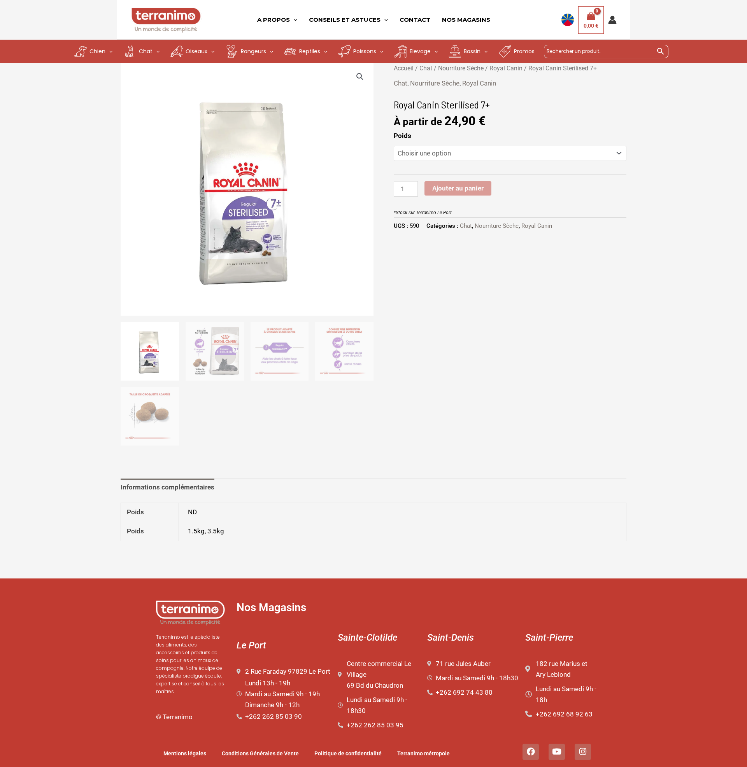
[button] (360, 77)
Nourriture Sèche (461, 68)
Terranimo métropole (423, 753)
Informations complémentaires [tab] (167, 487)
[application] (293, 19)
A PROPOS (273, 19)
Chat (425, 68)
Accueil (404, 68)
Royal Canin (506, 68)
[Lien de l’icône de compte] (612, 20)
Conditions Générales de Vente (260, 753)
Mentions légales (184, 753)
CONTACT (415, 19)
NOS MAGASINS (466, 19)
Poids (402, 136)
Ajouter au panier (458, 188)
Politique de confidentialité (348, 753)
